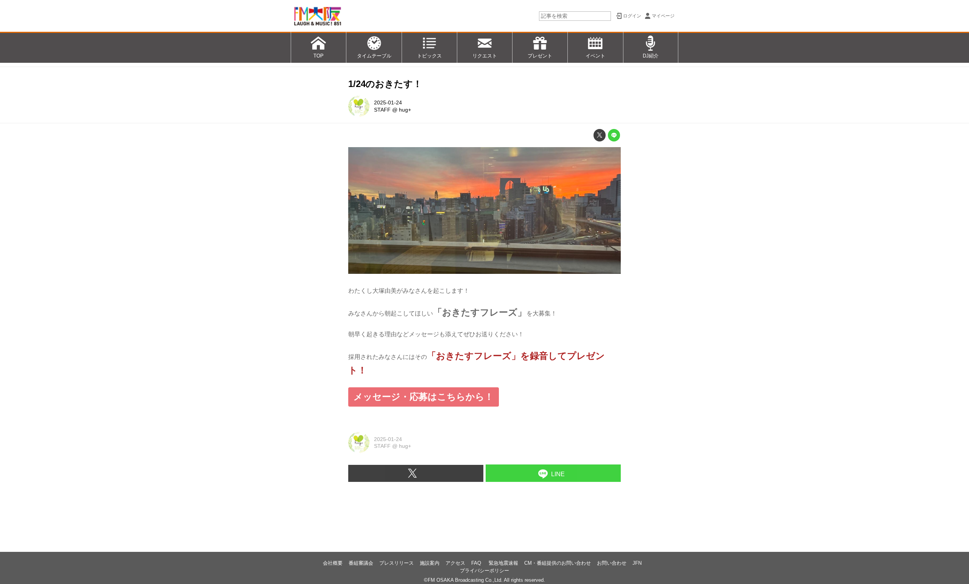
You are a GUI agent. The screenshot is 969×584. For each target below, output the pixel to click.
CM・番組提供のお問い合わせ (557, 563)
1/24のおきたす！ (385, 84)
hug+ (405, 110)
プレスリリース (396, 563)
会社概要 (333, 563)
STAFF (382, 110)
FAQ (477, 563)
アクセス (455, 563)
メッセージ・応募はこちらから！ (424, 396)
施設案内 (429, 563)
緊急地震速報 (503, 563)
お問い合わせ (611, 563)
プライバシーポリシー (484, 570)
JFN (637, 563)
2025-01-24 (388, 102)
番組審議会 (361, 563)
